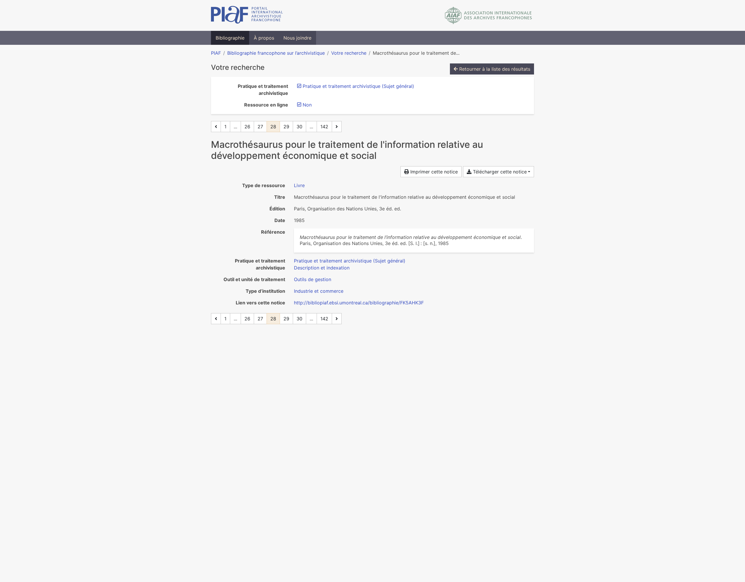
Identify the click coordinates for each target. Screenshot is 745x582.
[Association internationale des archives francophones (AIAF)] (488, 15)
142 (324, 126)
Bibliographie (230, 38)
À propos (264, 38)
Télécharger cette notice (499, 172)
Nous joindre (297, 38)
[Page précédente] (216, 126)
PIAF (216, 53)
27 (260, 126)
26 (247, 126)
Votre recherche (348, 53)
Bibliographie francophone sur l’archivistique (276, 53)
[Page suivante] (337, 126)
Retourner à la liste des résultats (494, 69)
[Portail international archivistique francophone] (247, 15)
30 (299, 126)
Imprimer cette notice (433, 172)
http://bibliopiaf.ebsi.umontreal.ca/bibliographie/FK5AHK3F (359, 303)
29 (286, 126)
